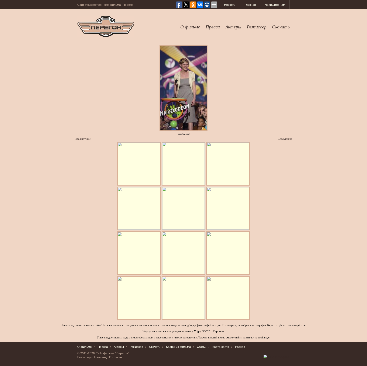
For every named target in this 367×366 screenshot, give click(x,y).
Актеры (233, 26)
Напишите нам (275, 4)
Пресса (213, 26)
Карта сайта (220, 346)
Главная (250, 4)
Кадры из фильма (178, 346)
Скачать (281, 26)
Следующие (285, 138)
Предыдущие (83, 138)
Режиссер (257, 26)
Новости (230, 4)
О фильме (190, 26)
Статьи (201, 346)
